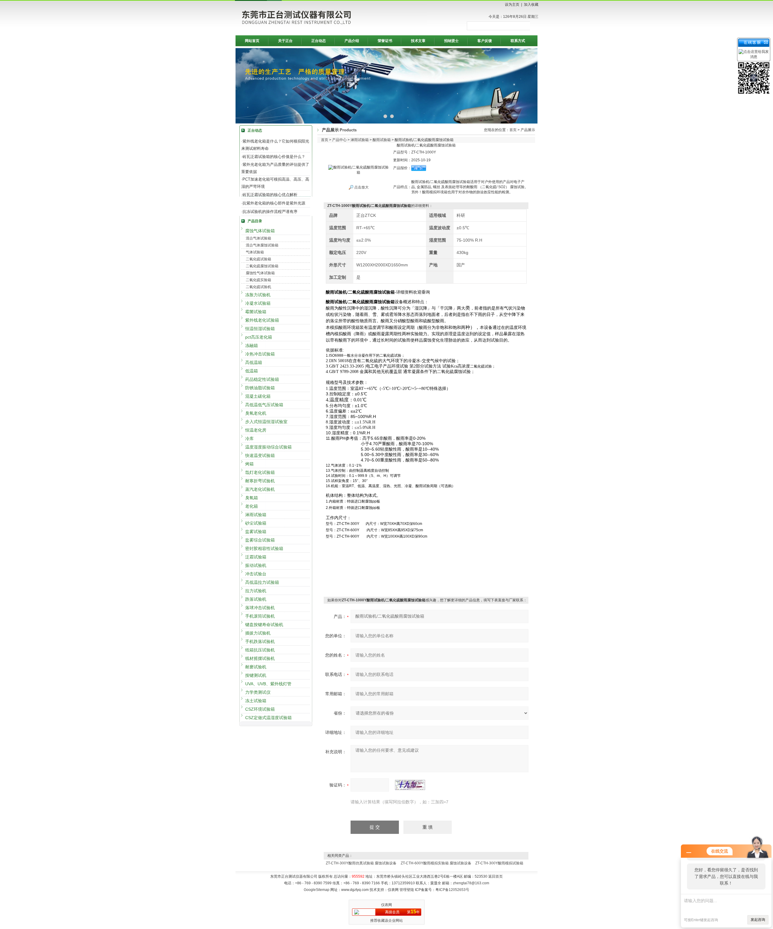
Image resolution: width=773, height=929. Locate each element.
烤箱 (249, 463)
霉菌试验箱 (255, 311)
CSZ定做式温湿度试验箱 (268, 717)
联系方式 (518, 41)
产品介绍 (352, 41)
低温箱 (251, 370)
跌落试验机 (255, 599)
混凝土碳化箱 (258, 396)
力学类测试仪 (258, 692)
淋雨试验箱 (255, 514)
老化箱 (251, 506)
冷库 (249, 438)
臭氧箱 (251, 497)
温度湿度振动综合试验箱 (268, 447)
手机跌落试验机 (260, 641)
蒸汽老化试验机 (260, 489)
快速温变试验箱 (260, 455)
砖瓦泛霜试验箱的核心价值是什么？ (273, 156)
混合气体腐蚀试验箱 (262, 245)
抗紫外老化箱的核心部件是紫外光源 (273, 203)
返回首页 (495, 876)
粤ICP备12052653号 (452, 890)
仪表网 (386, 905)
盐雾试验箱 (255, 531)
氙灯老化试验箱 (260, 472)
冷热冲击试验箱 (260, 354)
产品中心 (339, 140)
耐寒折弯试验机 (260, 480)
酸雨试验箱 (382, 140)
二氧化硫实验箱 (258, 280)
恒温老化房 (255, 430)
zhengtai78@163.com (471, 883)
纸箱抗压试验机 (260, 650)
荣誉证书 (385, 41)
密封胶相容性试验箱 (264, 548)
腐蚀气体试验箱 (260, 230)
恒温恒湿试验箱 (260, 328)
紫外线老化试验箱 (262, 320)
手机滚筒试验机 (260, 616)
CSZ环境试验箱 (260, 709)
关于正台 (285, 41)
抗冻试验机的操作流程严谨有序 (269, 211)
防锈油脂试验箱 (260, 387)
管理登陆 (406, 890)
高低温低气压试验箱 (264, 404)
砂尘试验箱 (255, 523)
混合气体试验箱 (258, 238)
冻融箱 (251, 345)
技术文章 (418, 41)
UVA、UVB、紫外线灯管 (268, 683)
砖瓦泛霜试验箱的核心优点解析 (269, 194)
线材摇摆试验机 (260, 658)
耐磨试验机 (255, 666)
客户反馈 (484, 41)
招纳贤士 (451, 41)
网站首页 (252, 41)
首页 (513, 130)
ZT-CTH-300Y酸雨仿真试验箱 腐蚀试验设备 (361, 863)
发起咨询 (758, 920)
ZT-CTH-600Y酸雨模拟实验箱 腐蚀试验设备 (436, 863)
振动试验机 (255, 565)
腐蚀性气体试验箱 (260, 273)
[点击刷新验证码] (410, 785)
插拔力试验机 (258, 633)
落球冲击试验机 (260, 607)
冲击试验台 (255, 573)
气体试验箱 (255, 252)
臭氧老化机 (255, 413)
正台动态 (318, 41)
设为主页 (512, 4)
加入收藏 (531, 4)
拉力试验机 (255, 590)
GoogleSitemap (316, 890)
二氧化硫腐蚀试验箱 (262, 266)
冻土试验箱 (255, 700)
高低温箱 (253, 362)
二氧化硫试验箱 (258, 259)
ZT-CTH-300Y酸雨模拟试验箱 (499, 863)
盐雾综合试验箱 (260, 540)
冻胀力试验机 (258, 294)
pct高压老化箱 (258, 337)
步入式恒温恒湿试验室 (266, 421)
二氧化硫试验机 (258, 287)
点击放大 (361, 187)
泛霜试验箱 (255, 557)
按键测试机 (255, 675)
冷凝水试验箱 (258, 303)
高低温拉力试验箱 (262, 582)
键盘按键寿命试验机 (264, 624)
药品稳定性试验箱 (262, 379)
